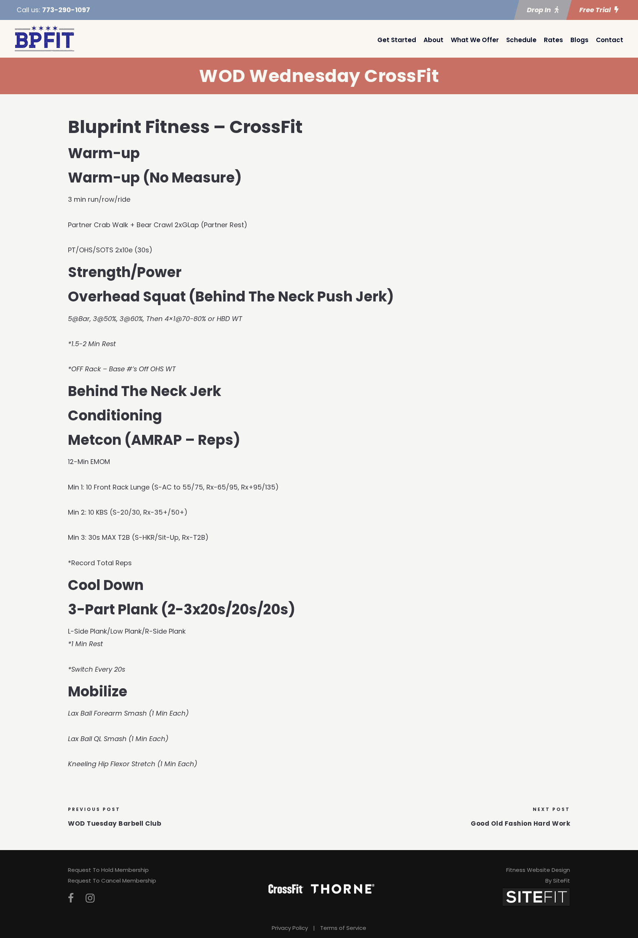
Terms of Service (343, 928)
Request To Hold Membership (108, 870)
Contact (609, 39)
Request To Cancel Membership (112, 880)
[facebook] (71, 898)
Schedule (521, 39)
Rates (553, 39)
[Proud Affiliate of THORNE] (342, 888)
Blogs (579, 39)
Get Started (396, 39)
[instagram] (90, 898)
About (433, 39)
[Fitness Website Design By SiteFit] (536, 896)
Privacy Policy (290, 928)
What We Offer (475, 39)
